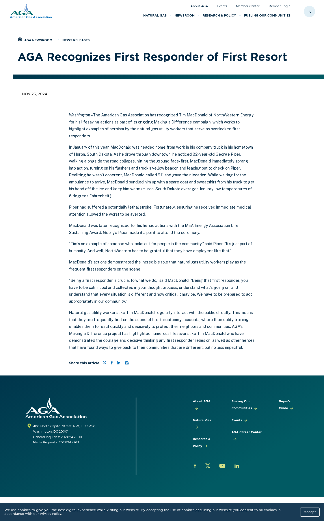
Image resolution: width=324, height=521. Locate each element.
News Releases (76, 40)
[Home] (20, 39)
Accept (310, 512)
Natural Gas (155, 15)
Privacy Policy (50, 513)
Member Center (248, 6)
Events (222, 6)
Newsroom (185, 15)
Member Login (279, 6)
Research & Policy (219, 15)
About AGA (199, 6)
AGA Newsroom (38, 40)
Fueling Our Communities (267, 15)
